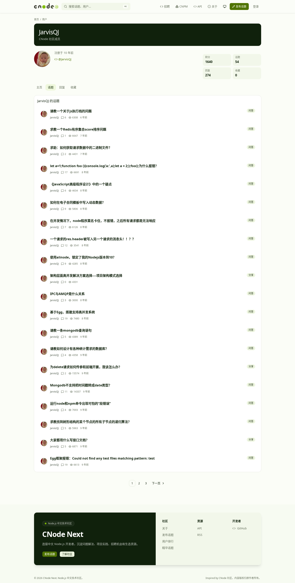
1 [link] (132, 483)
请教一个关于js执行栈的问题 (71, 111)
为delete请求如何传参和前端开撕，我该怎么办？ (86, 367)
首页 (36, 19)
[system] (224, 6)
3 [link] (146, 483)
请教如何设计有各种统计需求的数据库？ (79, 348)
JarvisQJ (54, 117)
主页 (39, 87)
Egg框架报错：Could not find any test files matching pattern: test (102, 458)
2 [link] (139, 483)
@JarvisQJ (64, 59)
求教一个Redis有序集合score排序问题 (78, 129)
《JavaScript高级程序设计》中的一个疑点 (81, 184)
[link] (158, 483)
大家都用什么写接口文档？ (69, 440)
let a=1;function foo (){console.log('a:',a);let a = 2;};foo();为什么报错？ (104, 166)
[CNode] (46, 6)
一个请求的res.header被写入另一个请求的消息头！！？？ (92, 239)
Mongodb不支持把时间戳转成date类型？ (81, 385)
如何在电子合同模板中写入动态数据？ (77, 202)
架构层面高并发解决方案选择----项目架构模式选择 (86, 275)
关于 (214, 6)
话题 (51, 87)
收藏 (73, 87)
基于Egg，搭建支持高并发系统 (72, 312)
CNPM (183, 6)
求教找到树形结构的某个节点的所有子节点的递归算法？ (90, 422)
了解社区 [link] (67, 554)
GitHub (242, 528)
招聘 (167, 6)
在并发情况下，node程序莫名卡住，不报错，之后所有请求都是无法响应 (103, 220)
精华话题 (168, 548)
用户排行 (168, 541)
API (199, 6)
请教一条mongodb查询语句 (71, 330)
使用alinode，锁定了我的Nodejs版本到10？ (83, 257)
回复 (62, 87)
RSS (199, 535)
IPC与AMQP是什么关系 (67, 294)
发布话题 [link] (241, 6)
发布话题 (168, 535)
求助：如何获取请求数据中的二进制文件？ (81, 147)
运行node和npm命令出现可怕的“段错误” (80, 403)
